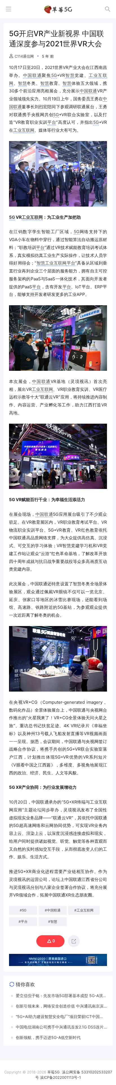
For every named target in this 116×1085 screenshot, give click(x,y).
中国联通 (32, 75)
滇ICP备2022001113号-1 (60, 1077)
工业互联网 (23, 130)
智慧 (70, 75)
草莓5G (53, 1072)
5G (54, 75)
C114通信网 (24, 56)
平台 (51, 122)
